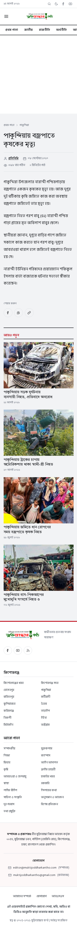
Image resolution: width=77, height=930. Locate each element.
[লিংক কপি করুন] (29, 312)
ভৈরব (44, 703)
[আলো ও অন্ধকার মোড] (56, 4)
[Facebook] (63, 4)
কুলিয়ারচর (9, 703)
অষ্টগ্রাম (45, 724)
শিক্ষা (7, 755)
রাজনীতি (44, 29)
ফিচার (7, 762)
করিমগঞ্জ (9, 710)
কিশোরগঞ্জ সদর (49, 682)
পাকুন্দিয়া (24, 125)
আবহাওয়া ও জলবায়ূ (15, 776)
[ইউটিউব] (18, 650)
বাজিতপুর (9, 696)
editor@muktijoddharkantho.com (34, 867)
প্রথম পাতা (11, 29)
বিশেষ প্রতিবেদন (49, 804)
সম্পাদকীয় (9, 748)
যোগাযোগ (42, 896)
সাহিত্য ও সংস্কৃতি (13, 797)
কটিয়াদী (45, 696)
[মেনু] (6, 16)
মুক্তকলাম (46, 748)
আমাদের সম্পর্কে (22, 896)
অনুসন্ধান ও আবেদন (52, 797)
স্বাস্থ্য (6, 783)
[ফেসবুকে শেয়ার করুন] (8, 312)
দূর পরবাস (9, 804)
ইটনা (44, 717)
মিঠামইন (8, 724)
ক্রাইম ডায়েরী (48, 769)
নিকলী (7, 717)
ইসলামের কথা (49, 790)
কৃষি (6, 769)
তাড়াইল (45, 710)
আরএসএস (58, 896)
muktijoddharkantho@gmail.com (34, 875)
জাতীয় (28, 29)
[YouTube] (70, 4)
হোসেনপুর (9, 689)
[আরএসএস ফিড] (28, 650)
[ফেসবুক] (8, 650)
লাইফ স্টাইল (10, 790)
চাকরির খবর (48, 776)
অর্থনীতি (61, 29)
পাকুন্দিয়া (46, 689)
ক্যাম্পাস (45, 755)
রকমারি (45, 783)
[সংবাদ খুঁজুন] (49, 4)
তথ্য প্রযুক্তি (9, 811)
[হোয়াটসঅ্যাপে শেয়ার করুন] (18, 312)
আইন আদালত (49, 762)
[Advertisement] (38, 75)
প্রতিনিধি (13, 158)
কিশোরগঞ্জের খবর (14, 682)
